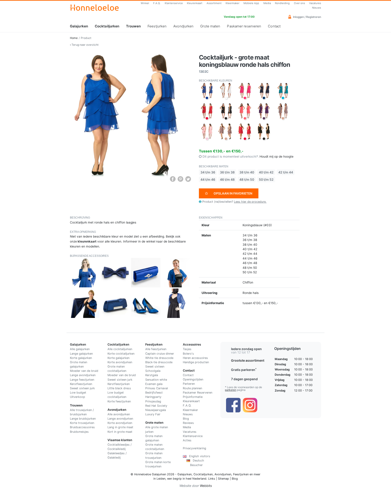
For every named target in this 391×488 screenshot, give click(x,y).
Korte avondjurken (119, 362)
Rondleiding (282, 3)
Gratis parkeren (244, 370)
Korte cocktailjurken (120, 353)
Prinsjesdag (153, 401)
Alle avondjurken (118, 414)
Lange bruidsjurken (83, 418)
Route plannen (192, 388)
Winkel (145, 3)
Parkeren (189, 383)
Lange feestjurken (82, 379)
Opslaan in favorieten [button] (233, 193)
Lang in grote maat (120, 427)
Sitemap (223, 478)
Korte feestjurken (119, 401)
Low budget (78, 392)
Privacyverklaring (194, 448)
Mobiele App (251, 3)
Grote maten (210, 26)
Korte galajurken (81, 358)
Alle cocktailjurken (119, 349)
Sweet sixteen (154, 366)
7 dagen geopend (244, 379)
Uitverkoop (77, 397)
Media (267, 3)
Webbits (206, 486)
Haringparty (153, 397)
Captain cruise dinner (159, 353)
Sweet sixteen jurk (82, 388)
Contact (274, 26)
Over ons (299, 3)
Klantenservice (174, 3)
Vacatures (315, 3)
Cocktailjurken (107, 26)
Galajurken (79, 26)
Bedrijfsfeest (154, 392)
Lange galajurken (81, 353)
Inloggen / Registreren (306, 17)
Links (211, 478)
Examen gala (153, 384)
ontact (189, 375)
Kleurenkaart (194, 3)
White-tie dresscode (159, 358)
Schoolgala (152, 371)
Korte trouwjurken (82, 423)
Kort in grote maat (119, 431)
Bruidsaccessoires (82, 427)
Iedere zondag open (246, 349)
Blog (186, 418)
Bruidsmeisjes (79, 431)
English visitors (198, 456)
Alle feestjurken (155, 349)
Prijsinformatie (193, 397)
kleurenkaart (87, 241)
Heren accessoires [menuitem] (195, 358)
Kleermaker (232, 3)
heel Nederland (196, 478)
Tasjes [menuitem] (187, 349)
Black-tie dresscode (158, 362)
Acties (187, 440)
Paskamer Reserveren (197, 392)
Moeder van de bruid (84, 371)
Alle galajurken (80, 349)
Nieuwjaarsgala (155, 410)
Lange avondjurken (82, 375)
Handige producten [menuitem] (196, 362)
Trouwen (133, 26)
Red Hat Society (156, 405)
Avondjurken (183, 26)
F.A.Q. (156, 3)
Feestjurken (157, 26)
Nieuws (316, 7)
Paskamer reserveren (244, 26)
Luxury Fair (152, 414)
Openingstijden (193, 379)
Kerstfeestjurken (81, 384)
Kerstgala (151, 375)
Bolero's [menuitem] (188, 353)
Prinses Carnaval (156, 388)
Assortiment (214, 3)
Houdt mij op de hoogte (276, 156)
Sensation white (156, 379)
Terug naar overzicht (84, 44)
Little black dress (119, 388)
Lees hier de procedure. (250, 201)
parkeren (230, 390)
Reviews (188, 423)
